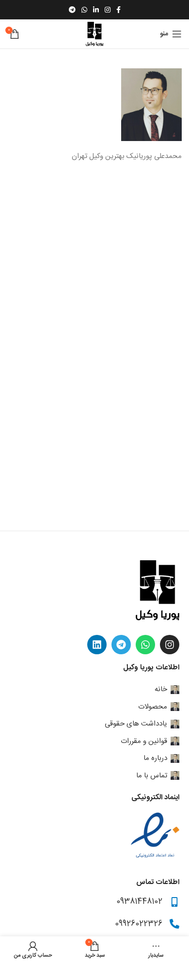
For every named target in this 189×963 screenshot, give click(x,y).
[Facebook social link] (118, 9)
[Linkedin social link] (96, 9)
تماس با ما (151, 776)
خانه (161, 689)
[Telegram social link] (72, 9)
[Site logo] (94, 34)
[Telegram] (121, 644)
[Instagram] (169, 644)
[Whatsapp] (145, 644)
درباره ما (155, 758)
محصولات (152, 707)
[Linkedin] (97, 644)
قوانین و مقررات (144, 741)
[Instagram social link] (107, 9)
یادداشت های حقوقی (136, 724)
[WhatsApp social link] (84, 9)
